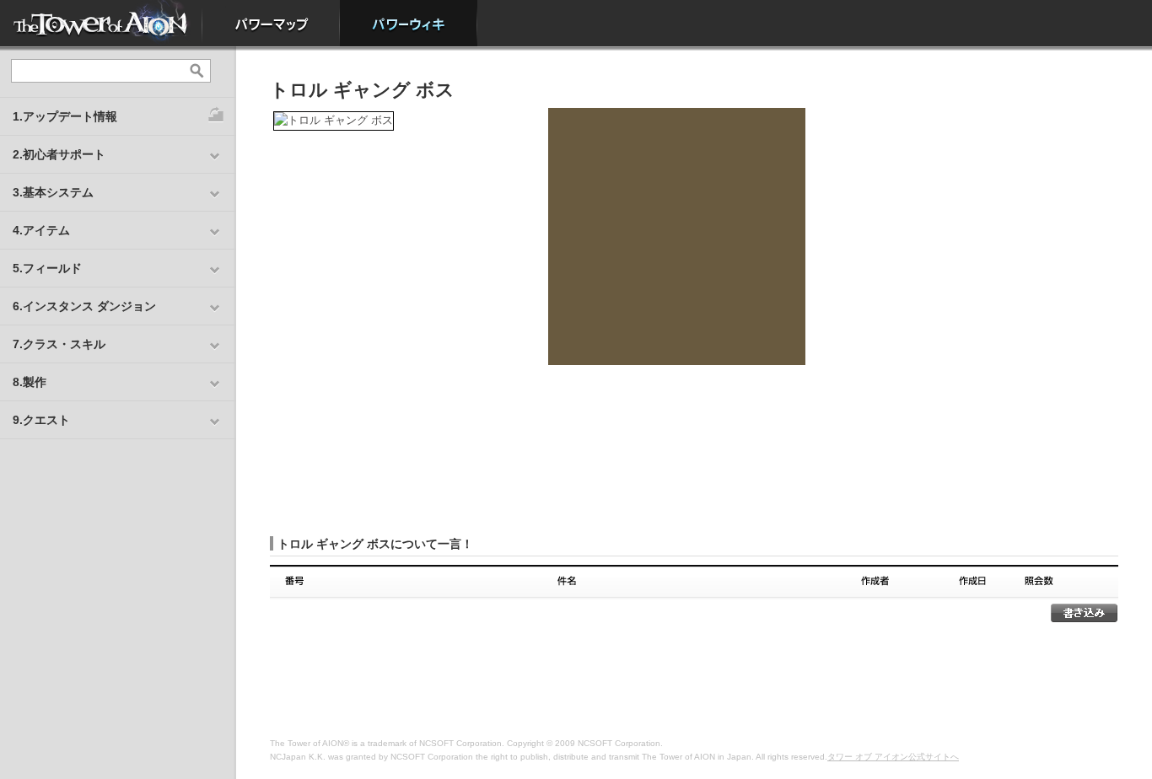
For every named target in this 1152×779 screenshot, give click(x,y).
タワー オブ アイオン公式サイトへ (893, 756)
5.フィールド (47, 268)
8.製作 (29, 382)
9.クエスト (41, 420)
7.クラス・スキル (59, 344)
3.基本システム (53, 192)
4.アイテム (41, 230)
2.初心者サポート (59, 154)
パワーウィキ (408, 23)
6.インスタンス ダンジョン (84, 306)
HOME (101, 23)
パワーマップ (271, 23)
